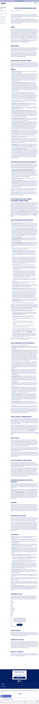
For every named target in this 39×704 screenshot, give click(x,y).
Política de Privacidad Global (3, 8)
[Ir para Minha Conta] (25, 702)
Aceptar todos (19, 624)
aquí (15, 348)
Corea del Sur (12, 611)
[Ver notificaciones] (35, 3)
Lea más (20, 622)
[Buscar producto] (37, 3)
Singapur (12, 612)
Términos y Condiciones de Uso (4, 14)
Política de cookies (31, 430)
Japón (11, 600)
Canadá (12, 603)
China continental (13, 609)
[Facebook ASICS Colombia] (18, 681)
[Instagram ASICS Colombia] (20, 681)
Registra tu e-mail (19, 677)
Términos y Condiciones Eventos (3, 23)
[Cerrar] (37, 699)
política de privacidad (15, 374)
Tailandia (12, 614)
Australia (12, 606)
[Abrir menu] (13, 702)
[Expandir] (34, 699)
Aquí (14, 54)
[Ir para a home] (1, 702)
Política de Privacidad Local (3, 11)
